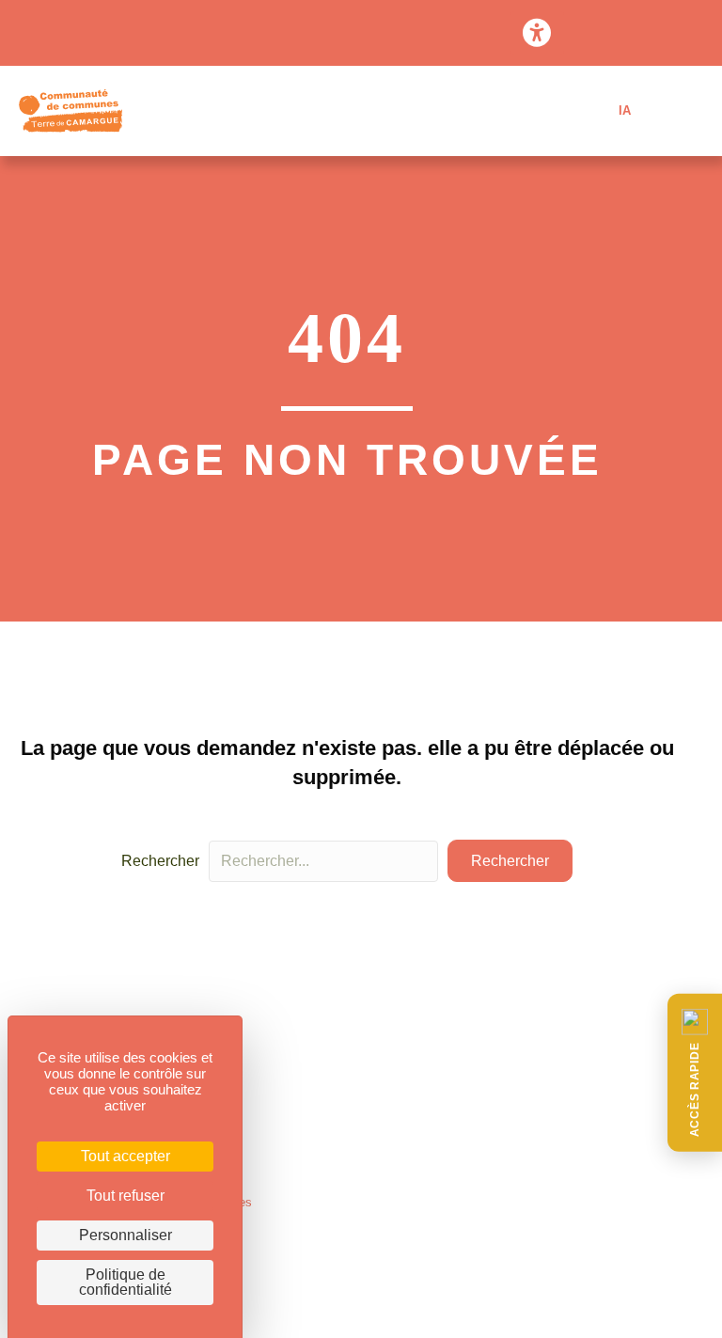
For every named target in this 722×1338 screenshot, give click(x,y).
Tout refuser (125, 1196)
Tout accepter (125, 1156)
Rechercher (160, 861)
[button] (694, 1072)
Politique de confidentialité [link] (125, 1282)
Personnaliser (125, 1235)
